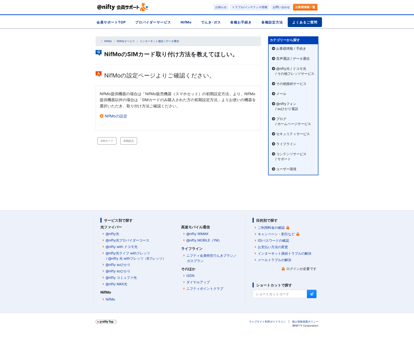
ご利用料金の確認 (271, 227)
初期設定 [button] (128, 140)
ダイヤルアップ (198, 282)
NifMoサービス (126, 41)
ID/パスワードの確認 (273, 240)
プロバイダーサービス (153, 22)
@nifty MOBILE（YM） (204, 240)
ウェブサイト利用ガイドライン (267, 321)
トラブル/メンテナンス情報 (249, 7)
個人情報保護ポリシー (305, 321)
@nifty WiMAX (197, 234)
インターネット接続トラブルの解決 (284, 253)
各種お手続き (241, 22)
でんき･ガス (211, 22)
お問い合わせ (281, 7)
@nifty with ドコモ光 (122, 247)
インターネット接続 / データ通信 (159, 41)
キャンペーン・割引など (276, 234)
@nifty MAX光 (116, 284)
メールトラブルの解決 (274, 260)
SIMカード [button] (107, 140)
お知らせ (221, 7)
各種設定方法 (272, 22)
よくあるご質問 (304, 22)
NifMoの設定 (116, 116)
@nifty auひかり (118, 265)
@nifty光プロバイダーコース (127, 240)
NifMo (186, 22)
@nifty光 (112, 234)
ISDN (190, 276)
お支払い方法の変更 (273, 247)
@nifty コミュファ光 (121, 277)
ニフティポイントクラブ (204, 288)
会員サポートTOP (111, 22)
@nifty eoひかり (118, 271)
